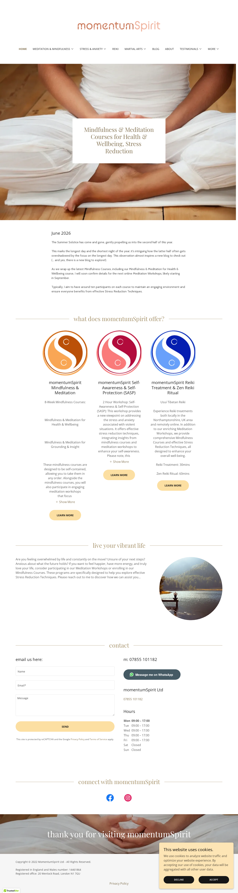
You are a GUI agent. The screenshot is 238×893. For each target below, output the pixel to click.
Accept (214, 879)
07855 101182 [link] (133, 699)
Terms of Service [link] (98, 739)
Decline (179, 879)
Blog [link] (155, 49)
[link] (119, 26)
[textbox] (65, 671)
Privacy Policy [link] (78, 739)
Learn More (65, 515)
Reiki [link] (115, 49)
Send (65, 726)
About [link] (169, 49)
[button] (53, 49)
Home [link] (23, 49)
